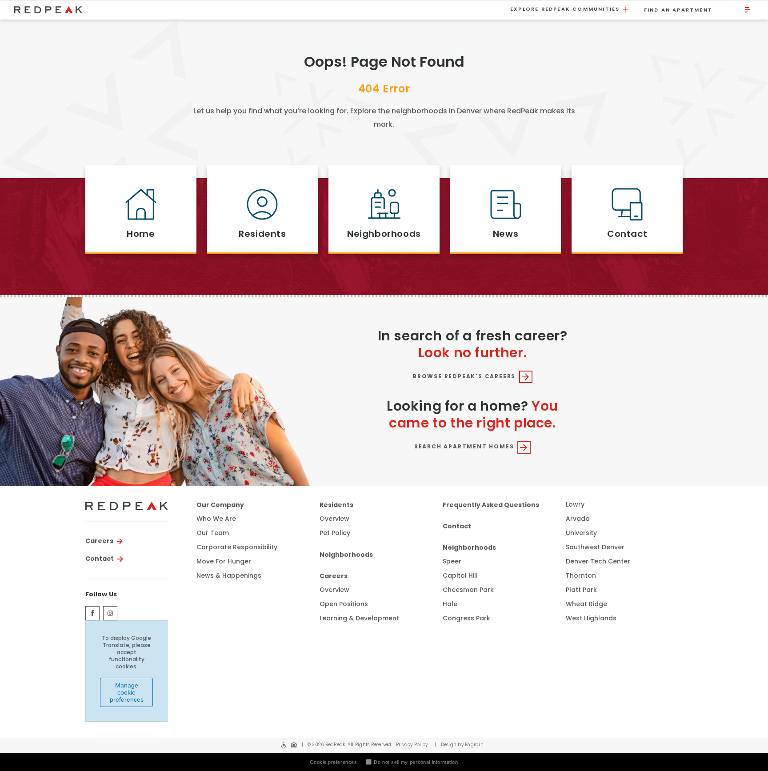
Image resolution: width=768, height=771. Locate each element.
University (581, 533)
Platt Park (581, 590)
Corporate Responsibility (236, 547)
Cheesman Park (468, 590)
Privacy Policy (412, 745)
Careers (99, 541)
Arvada (578, 519)
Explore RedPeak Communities (565, 9)
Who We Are (216, 519)
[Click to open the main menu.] (747, 9)
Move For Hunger (223, 562)
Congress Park (466, 619)
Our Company (220, 505)
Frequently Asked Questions (491, 505)
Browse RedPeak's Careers (464, 376)
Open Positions (344, 604)
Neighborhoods (346, 555)
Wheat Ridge (586, 604)
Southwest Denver (595, 548)
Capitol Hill (460, 576)
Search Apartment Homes (464, 447)
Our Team (212, 533)
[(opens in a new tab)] (92, 613)
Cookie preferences (333, 762)
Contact (99, 559)
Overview (334, 519)
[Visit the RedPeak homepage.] (257, 10)
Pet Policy (335, 533)
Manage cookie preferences (127, 692)
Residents (336, 505)
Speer (452, 562)
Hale (450, 604)
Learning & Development (359, 619)
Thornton (581, 576)
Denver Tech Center (598, 562)
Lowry (575, 505)
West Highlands (591, 619)
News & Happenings (228, 576)
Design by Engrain (459, 745)
